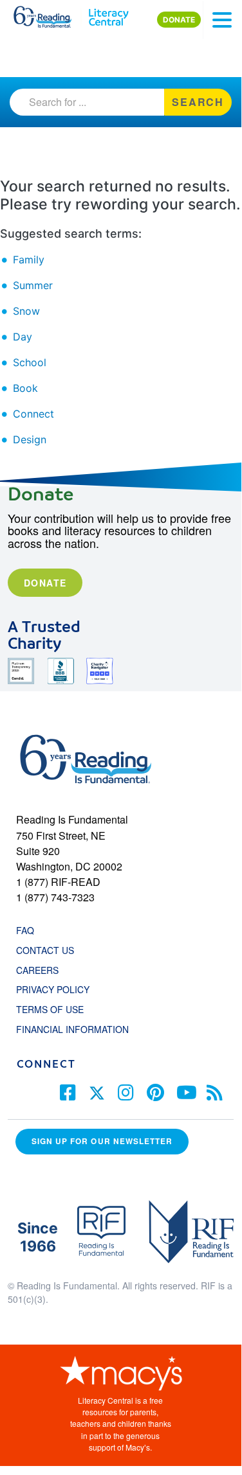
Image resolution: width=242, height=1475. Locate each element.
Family (28, 259)
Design (29, 439)
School (29, 362)
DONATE (179, 19)
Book (25, 388)
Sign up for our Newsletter (102, 1141)
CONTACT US (49, 950)
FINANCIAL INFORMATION (72, 1029)
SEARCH (198, 101)
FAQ (25, 930)
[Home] (50, 14)
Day (22, 336)
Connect (33, 413)
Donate (45, 582)
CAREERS (37, 970)
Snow (26, 311)
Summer (33, 285)
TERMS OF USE (56, 1009)
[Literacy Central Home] (108, 14)
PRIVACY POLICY (52, 989)
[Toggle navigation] (222, 20)
